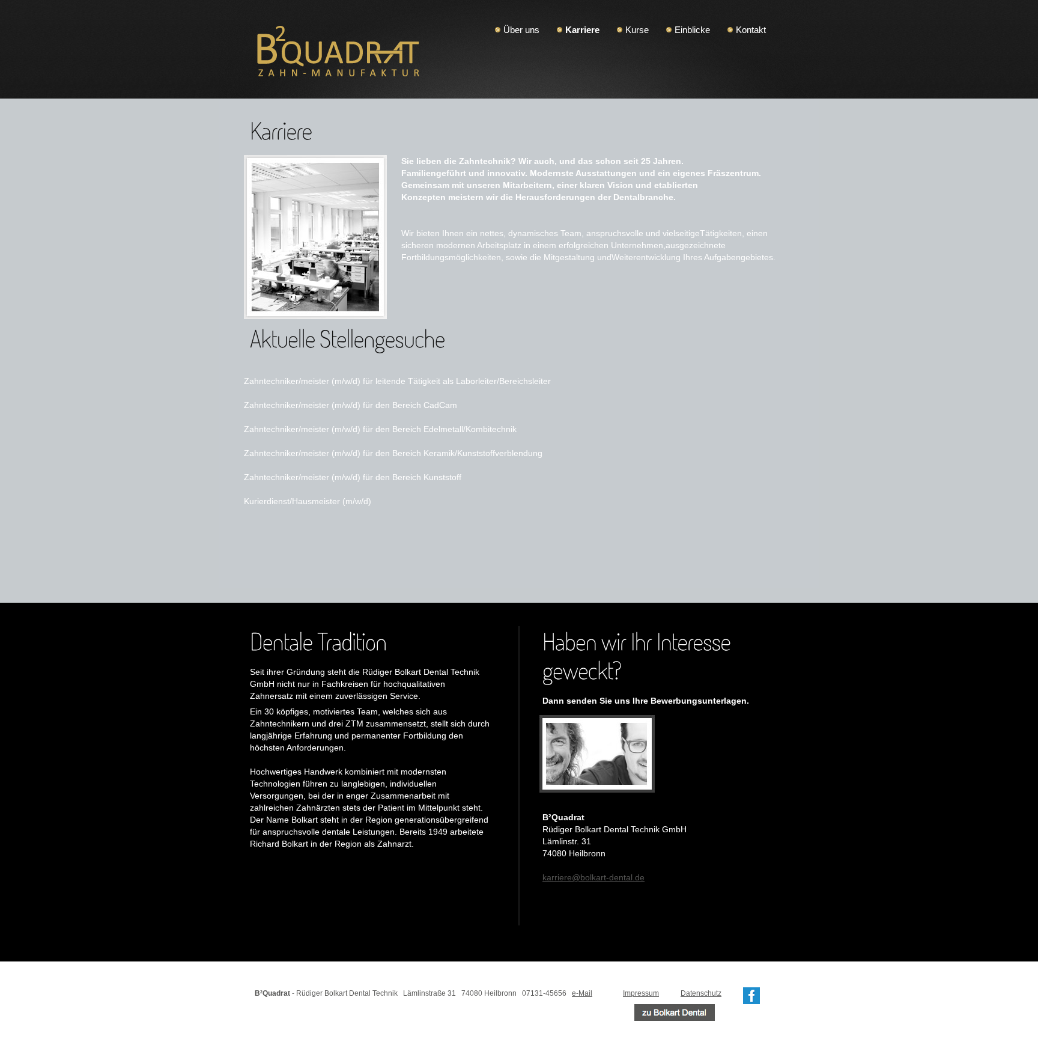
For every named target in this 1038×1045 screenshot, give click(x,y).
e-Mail (582, 993)
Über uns (521, 30)
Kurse (637, 30)
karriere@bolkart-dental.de (593, 877)
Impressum (641, 993)
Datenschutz (701, 993)
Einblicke (692, 30)
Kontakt (751, 30)
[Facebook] (751, 993)
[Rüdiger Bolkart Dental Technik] (674, 1010)
